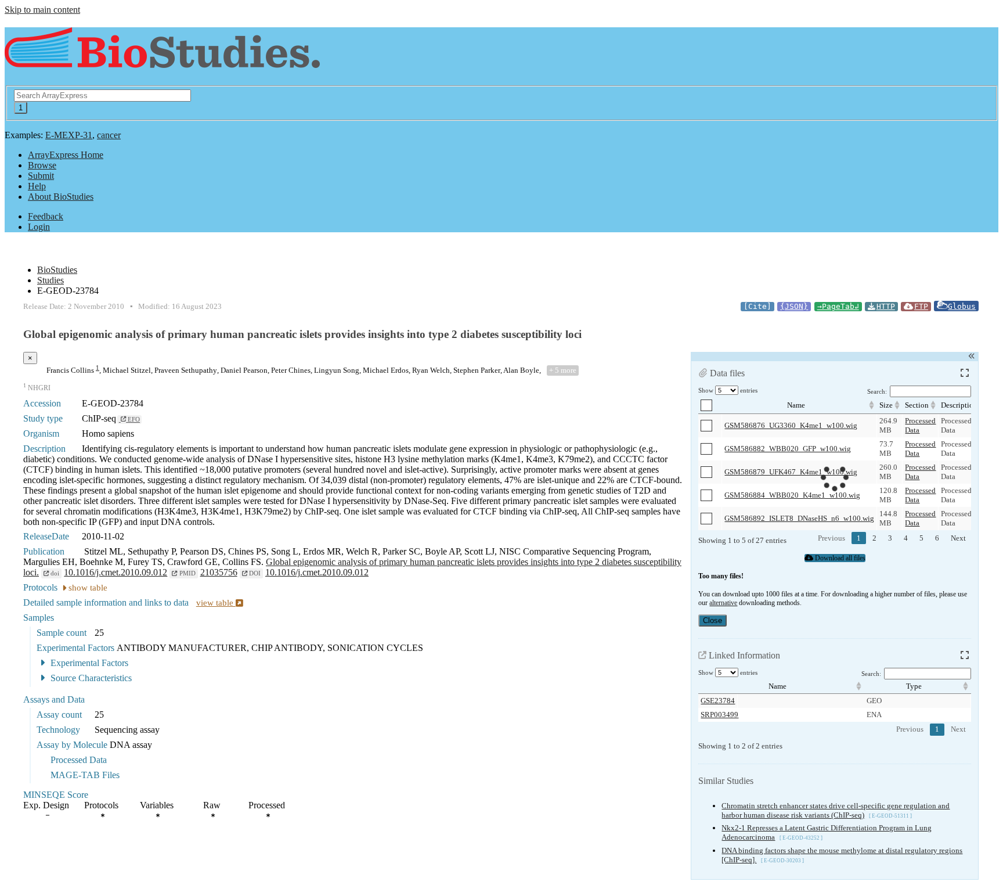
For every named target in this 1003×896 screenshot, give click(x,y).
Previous (831, 538)
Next (958, 538)
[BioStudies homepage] (162, 61)
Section (917, 405)
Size (886, 405)
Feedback (45, 216)
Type (914, 686)
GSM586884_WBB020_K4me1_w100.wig (792, 495)
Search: (877, 391)
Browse (42, 165)
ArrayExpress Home (65, 155)
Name (796, 405)
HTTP (885, 306)
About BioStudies (60, 196)
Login (39, 227)
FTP (921, 306)
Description (959, 405)
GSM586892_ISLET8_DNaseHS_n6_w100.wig (799, 518)
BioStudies (57, 270)
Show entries (727, 390)
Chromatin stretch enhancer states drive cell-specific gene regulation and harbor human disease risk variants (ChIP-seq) (835, 810)
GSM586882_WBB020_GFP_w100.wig (787, 448)
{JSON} (794, 306)
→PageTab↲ (838, 306)
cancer (109, 135)
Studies (50, 280)
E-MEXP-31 (68, 135)
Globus (962, 306)
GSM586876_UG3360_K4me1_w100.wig (790, 425)
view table (216, 602)
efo (133, 419)
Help (37, 186)
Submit (41, 176)
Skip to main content (42, 10)
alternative (723, 603)
